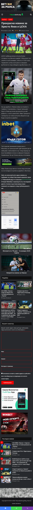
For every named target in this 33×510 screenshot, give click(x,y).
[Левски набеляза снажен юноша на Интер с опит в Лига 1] (6, 479)
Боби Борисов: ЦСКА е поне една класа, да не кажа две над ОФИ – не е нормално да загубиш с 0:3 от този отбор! (8, 313)
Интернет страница (7, 366)
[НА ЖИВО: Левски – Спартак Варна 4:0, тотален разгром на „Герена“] (8, 285)
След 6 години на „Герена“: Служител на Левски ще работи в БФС (22, 470)
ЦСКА (10, 19)
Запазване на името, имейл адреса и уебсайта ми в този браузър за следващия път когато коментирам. (15, 376)
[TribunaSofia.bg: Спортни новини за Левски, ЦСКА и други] (17, 14)
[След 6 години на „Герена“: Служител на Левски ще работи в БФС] (24, 305)
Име (3, 351)
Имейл (3, 359)
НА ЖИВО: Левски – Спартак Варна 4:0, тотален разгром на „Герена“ (21, 444)
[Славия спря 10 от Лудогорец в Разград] (24, 285)
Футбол (4, 19)
